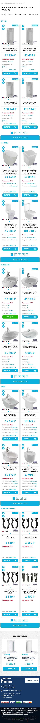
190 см (24, 121)
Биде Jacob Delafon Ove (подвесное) (10, 468)
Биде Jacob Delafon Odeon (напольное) (30, 415)
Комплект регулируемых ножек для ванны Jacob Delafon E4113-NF (29, 591)
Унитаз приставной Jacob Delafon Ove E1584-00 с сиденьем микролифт (10, 171)
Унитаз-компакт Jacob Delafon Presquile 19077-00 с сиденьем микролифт (30, 225)
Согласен (20, 720)
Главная (3, 3)
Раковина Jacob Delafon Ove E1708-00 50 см (30, 293)
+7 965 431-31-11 (9, 686)
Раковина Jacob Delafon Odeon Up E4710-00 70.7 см (10, 347)
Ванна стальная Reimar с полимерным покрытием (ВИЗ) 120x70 (10, 658)
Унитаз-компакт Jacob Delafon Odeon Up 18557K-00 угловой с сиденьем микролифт (10, 226)
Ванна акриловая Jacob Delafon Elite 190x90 (30, 103)
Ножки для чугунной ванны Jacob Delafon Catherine (10, 591)
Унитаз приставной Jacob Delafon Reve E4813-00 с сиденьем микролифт (29, 171)
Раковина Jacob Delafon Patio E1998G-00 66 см (30, 347)
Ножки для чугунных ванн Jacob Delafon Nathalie (30, 536)
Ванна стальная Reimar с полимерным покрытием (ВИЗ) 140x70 (29, 658)
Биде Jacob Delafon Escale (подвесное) (10, 415)
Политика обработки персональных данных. (15, 714)
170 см (5, 67)
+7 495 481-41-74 (9, 687)
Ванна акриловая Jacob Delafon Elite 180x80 (10, 103)
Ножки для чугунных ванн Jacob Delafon (10, 536)
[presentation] (4, 653)
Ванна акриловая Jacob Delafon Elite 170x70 (10, 49)
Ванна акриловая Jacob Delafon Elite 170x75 (30, 49)
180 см (5, 121)
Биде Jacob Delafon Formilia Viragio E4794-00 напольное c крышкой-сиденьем (29, 470)
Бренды (8, 3)
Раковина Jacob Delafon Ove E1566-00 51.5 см (10, 293)
